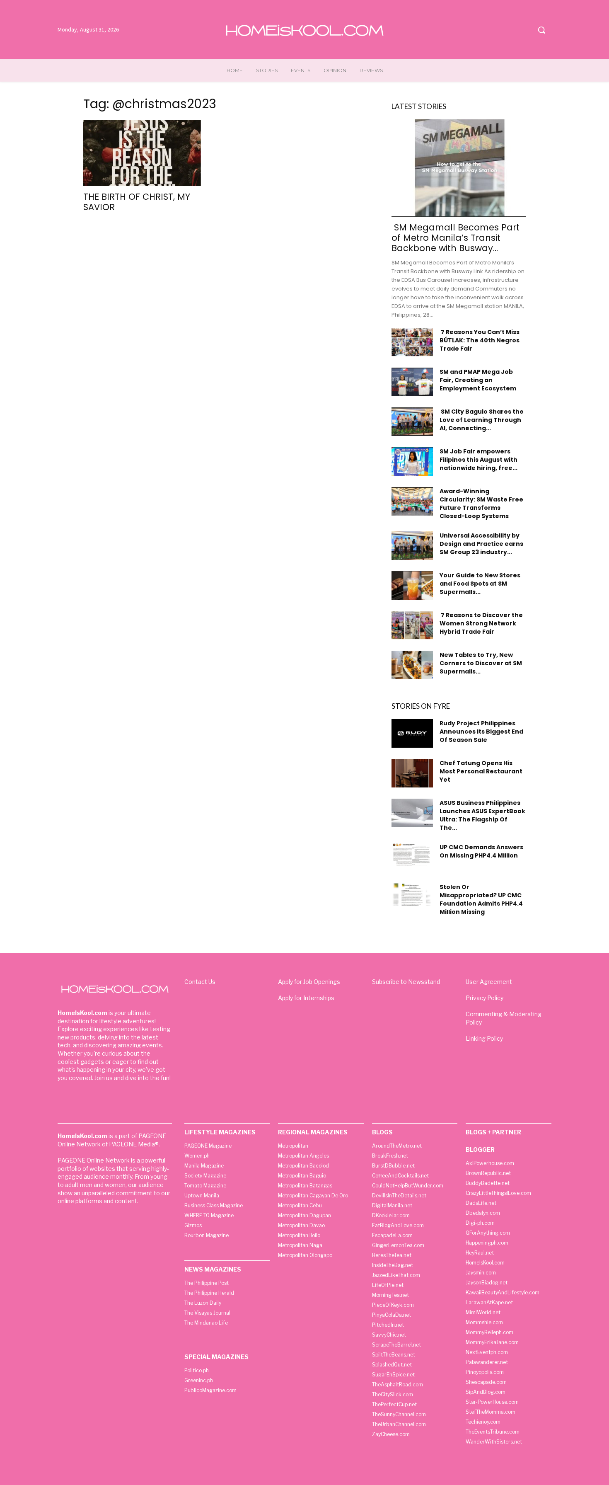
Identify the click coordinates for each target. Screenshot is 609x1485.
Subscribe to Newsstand (406, 981)
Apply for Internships (306, 997)
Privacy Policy (484, 997)
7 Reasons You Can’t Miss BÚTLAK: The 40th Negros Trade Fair (480, 340)
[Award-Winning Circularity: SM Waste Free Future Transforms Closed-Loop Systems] (412, 501)
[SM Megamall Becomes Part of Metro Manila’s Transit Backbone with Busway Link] (459, 168)
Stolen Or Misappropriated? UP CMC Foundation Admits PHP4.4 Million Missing (481, 899)
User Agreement (489, 981)
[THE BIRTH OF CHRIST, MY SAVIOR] (150, 153)
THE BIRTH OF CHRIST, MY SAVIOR (136, 202)
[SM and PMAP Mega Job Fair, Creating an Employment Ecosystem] (412, 382)
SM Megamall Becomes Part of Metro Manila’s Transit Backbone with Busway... (456, 237)
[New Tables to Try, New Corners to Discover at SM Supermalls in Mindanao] (412, 665)
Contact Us (199, 981)
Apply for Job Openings (309, 981)
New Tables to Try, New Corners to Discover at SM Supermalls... (481, 663)
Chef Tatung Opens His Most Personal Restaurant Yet (481, 771)
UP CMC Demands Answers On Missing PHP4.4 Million (481, 851)
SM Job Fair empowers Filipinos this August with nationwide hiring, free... (478, 459)
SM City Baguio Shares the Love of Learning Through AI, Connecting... (482, 419)
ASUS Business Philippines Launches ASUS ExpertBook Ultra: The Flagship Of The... (482, 815)
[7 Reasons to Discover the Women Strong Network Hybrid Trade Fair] (412, 625)
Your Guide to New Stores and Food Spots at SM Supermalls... (480, 583)
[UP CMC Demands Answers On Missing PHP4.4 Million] (412, 854)
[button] (541, 30)
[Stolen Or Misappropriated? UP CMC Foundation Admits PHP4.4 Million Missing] (412, 894)
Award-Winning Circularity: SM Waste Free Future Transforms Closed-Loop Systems (481, 503)
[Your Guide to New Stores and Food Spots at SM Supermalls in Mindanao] (412, 585)
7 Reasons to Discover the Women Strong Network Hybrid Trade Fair (481, 623)
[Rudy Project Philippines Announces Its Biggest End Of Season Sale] (412, 733)
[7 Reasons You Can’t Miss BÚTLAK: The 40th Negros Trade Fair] (412, 342)
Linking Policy (484, 1038)
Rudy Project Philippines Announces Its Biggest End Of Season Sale (481, 731)
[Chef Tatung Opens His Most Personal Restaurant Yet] (412, 773)
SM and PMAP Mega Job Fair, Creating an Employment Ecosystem (478, 380)
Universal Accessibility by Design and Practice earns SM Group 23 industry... (481, 543)
